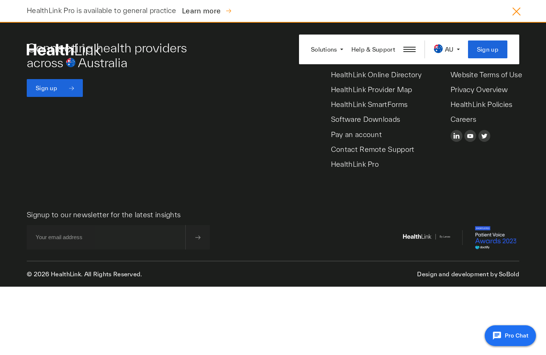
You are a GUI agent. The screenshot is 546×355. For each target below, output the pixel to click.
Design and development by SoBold (468, 274)
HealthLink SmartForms (369, 104)
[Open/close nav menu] (409, 49)
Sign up (487, 49)
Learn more (202, 11)
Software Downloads (365, 119)
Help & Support (373, 49)
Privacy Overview (479, 89)
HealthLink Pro (355, 164)
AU (449, 49)
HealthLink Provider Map (371, 89)
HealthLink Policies (482, 104)
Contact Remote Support (373, 149)
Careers (463, 119)
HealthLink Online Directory (376, 75)
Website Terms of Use (486, 75)
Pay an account (356, 134)
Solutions (324, 49)
